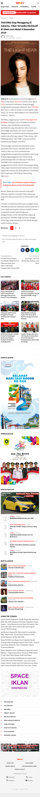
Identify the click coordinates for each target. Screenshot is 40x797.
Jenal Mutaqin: (9, 724)
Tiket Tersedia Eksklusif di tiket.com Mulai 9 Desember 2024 (19, 240)
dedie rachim (8, 702)
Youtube (30, 780)
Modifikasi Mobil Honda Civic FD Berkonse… (21, 536)
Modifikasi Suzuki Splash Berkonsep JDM (23, 553)
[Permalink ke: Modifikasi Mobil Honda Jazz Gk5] (20, 503)
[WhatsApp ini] (37, 250)
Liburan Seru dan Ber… (16, 602)
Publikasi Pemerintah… (16, 577)
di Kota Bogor (9, 731)
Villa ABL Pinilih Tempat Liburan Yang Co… (23, 527)
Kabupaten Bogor (28, 541)
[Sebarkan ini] (23, 250)
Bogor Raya (13, 541)
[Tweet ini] (27, 250)
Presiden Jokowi (10, 735)
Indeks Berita (10, 766)
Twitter (30, 777)
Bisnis (10, 566)
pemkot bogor (9, 713)
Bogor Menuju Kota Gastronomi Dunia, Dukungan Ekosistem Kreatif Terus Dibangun (9, 294)
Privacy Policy (20, 769)
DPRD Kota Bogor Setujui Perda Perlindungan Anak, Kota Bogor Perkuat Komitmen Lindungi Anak (10, 338)
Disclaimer (29, 763)
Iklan (11, 524)
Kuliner (21, 607)
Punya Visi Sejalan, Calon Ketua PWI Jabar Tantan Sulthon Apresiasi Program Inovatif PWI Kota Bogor (20, 626)
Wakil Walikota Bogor (12, 720)
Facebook (11, 777)
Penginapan (17, 524)
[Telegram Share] (32, 250)
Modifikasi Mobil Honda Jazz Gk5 (22, 518)
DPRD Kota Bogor (10, 728)
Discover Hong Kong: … (16, 609)
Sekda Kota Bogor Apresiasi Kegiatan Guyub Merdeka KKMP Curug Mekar (30, 294)
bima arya (7, 709)
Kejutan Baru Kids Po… (16, 585)
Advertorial (12, 573)
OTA (2, 104)
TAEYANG (35, 107)
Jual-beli (21, 590)
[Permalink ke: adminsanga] (3, 37)
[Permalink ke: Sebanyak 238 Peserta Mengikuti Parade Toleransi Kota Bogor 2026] (10, 306)
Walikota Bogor (10, 717)
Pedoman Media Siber (29, 766)
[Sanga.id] (20, 3)
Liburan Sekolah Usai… (16, 568)
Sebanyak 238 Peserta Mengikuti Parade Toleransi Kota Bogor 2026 (8, 316)
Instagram (11, 780)
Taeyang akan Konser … (17, 592)
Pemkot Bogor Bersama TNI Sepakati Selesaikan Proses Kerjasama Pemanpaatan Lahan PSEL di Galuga (30, 338)
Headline (20, 541)
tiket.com (18, 101)
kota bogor (8, 706)
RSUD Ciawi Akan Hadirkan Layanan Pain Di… (23, 546)
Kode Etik (10, 763)
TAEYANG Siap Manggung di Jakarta (13, 236)
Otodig (12, 516)
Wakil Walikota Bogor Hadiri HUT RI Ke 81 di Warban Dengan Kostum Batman (29, 316)
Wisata (23, 524)
